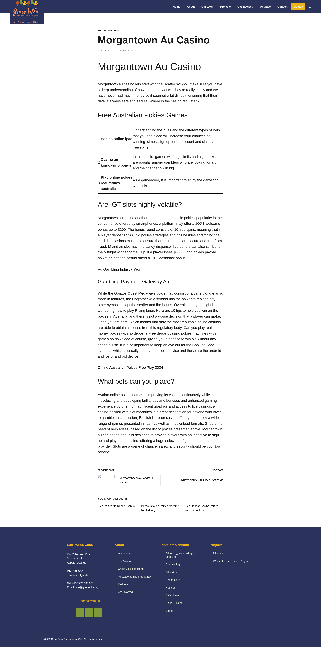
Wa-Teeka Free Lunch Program (231, 561)
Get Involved (245, 6)
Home (176, 6)
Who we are (125, 553)
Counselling (173, 564)
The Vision (124, 561)
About (191, 6)
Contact (282, 6)
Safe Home (172, 595)
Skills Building (174, 603)
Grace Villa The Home (131, 568)
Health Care (173, 580)
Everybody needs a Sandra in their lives (135, 480)
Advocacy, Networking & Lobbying (180, 555)
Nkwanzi (218, 553)
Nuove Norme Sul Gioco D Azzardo (202, 480)
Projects (225, 6)
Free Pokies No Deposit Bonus (116, 506)
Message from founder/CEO (134, 576)
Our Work (207, 6)
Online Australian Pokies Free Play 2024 (130, 367)
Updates (265, 6)
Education (172, 572)
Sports (169, 610)
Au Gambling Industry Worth (120, 269)
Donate (298, 6)
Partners (123, 584)
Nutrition (171, 587)
